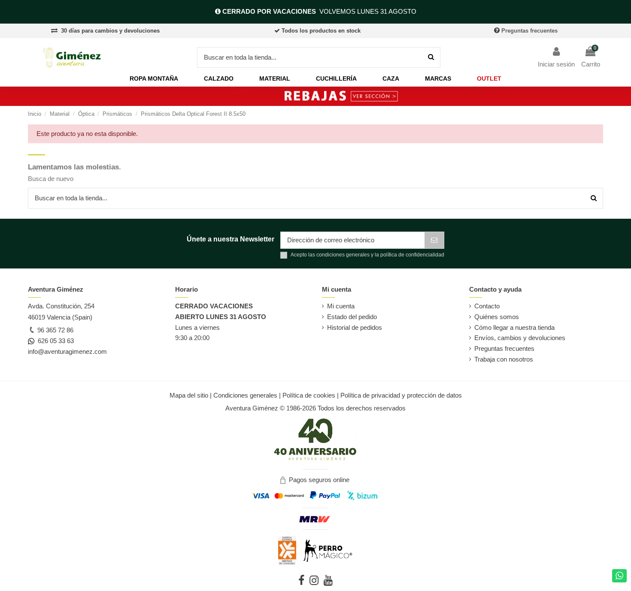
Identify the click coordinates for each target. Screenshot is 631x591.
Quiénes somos (496, 316)
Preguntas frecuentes (529, 30)
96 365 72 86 (54, 330)
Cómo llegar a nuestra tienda (514, 327)
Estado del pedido (352, 316)
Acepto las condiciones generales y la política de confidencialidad (367, 255)
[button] (154, 79)
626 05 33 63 (54, 340)
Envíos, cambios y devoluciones (519, 337)
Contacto (487, 306)
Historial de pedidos (354, 327)
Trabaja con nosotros (503, 359)
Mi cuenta (341, 306)
